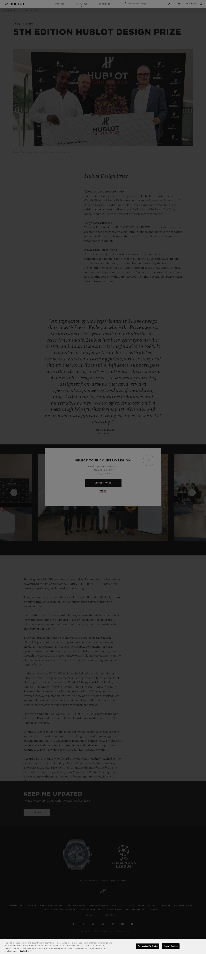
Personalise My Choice (147, 946)
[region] (103, 946)
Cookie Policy (25, 951)
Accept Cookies (171, 946)
